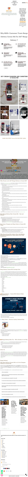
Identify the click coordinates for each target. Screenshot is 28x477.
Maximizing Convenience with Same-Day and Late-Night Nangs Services (24, 411)
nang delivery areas (7, 277)
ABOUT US (2, 357)
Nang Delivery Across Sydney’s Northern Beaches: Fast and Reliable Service (4, 412)
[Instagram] (5, 468)
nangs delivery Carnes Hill (7, 183)
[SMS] (2, 475)
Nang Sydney (3, 271)
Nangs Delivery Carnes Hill (15, 262)
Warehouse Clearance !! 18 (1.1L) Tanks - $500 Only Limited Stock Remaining (14, 3)
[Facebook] (3, 468)
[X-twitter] (7, 468)
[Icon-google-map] (9, 468)
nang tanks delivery (21, 330)
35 (5, 428)
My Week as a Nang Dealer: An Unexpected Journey (14, 404)
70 (8, 428)
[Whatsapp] (2, 473)
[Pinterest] (6, 468)
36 (6, 428)
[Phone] (2, 471)
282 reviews (15, 166)
